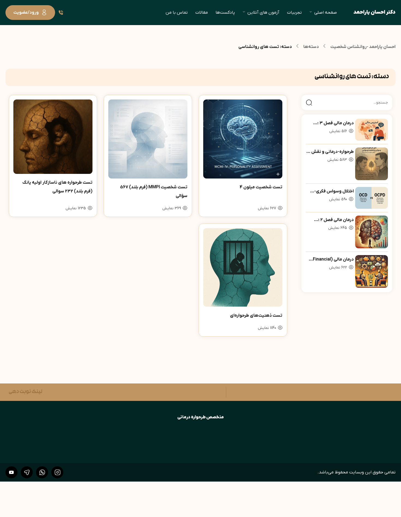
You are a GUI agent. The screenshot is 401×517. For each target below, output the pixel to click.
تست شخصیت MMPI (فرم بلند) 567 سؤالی (153, 192)
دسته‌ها (311, 47)
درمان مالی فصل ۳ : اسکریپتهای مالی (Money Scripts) (330, 124)
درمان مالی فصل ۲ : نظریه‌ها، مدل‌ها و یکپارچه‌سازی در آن (336, 220)
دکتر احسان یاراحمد (374, 12)
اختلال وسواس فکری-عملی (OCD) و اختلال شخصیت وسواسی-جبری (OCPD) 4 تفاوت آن (331, 192)
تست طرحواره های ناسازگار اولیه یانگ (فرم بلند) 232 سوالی (57, 187)
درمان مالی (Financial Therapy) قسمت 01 (333, 260)
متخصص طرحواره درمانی (200, 417)
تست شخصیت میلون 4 (261, 187)
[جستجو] (309, 102)
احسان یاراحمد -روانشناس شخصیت (363, 47)
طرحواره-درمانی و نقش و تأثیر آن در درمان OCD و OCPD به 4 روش (331, 152)
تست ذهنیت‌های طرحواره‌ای (256, 315)
